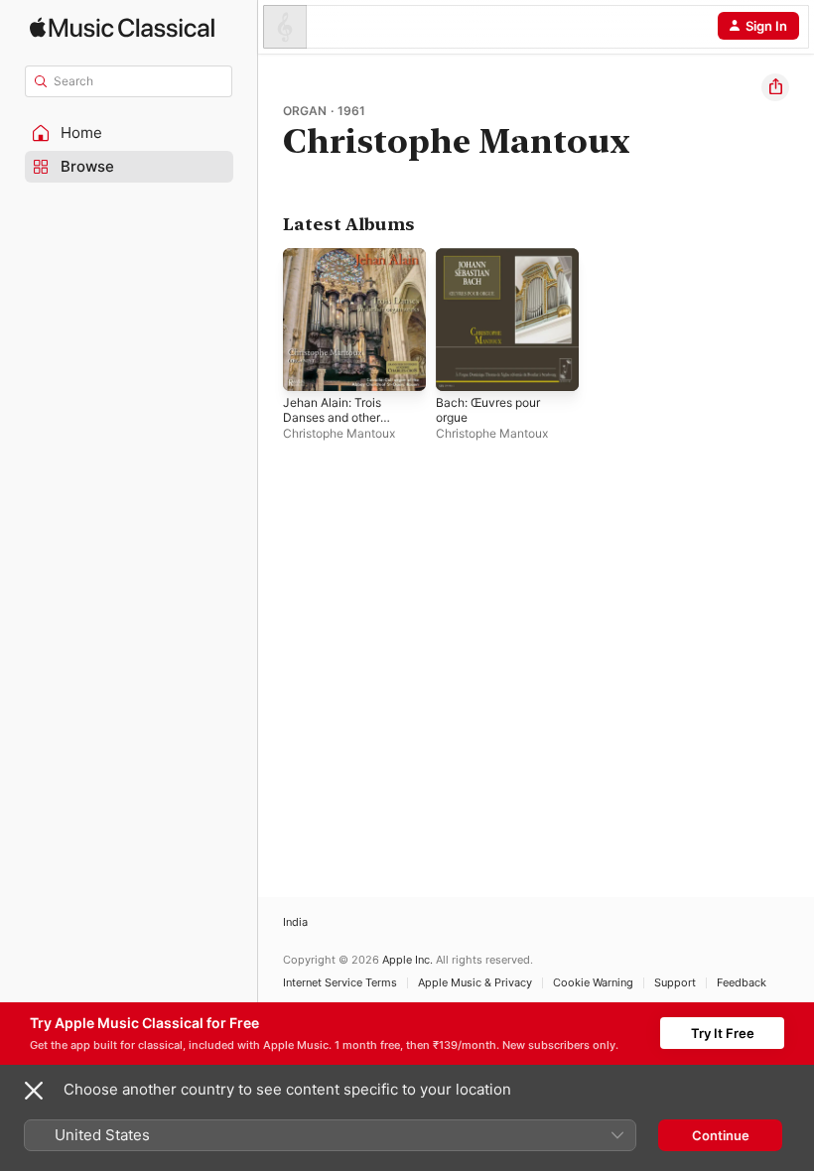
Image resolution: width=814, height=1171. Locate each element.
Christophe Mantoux (339, 433)
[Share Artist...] (775, 87)
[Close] (34, 1091)
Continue (720, 1135)
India (295, 922)
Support (675, 982)
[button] (129, 133)
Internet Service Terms (340, 982)
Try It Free (722, 1033)
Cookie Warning (593, 982)
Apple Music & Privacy (475, 982)
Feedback (741, 982)
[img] (122, 27)
